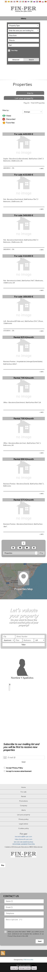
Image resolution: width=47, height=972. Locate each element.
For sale (23, 792)
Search (31, 60)
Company (23, 806)
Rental (23, 796)
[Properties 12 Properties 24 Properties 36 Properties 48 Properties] (20, 553)
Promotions (23, 801)
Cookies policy (23, 828)
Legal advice (23, 824)
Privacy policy (23, 819)
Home (23, 787)
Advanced (15, 60)
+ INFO (42, 168)
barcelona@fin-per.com (23, 836)
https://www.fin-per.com (23, 839)
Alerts (30, 93)
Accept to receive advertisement (18, 771)
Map (2, 865)
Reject (34, 968)
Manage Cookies (24, 968)
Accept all (14, 968)
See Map (14, 50)
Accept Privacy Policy (14, 768)
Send (23, 762)
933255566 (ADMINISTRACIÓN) (23, 844)
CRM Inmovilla (28, 960)
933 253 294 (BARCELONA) (23, 842)
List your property (24, 98)
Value (23, 645)
